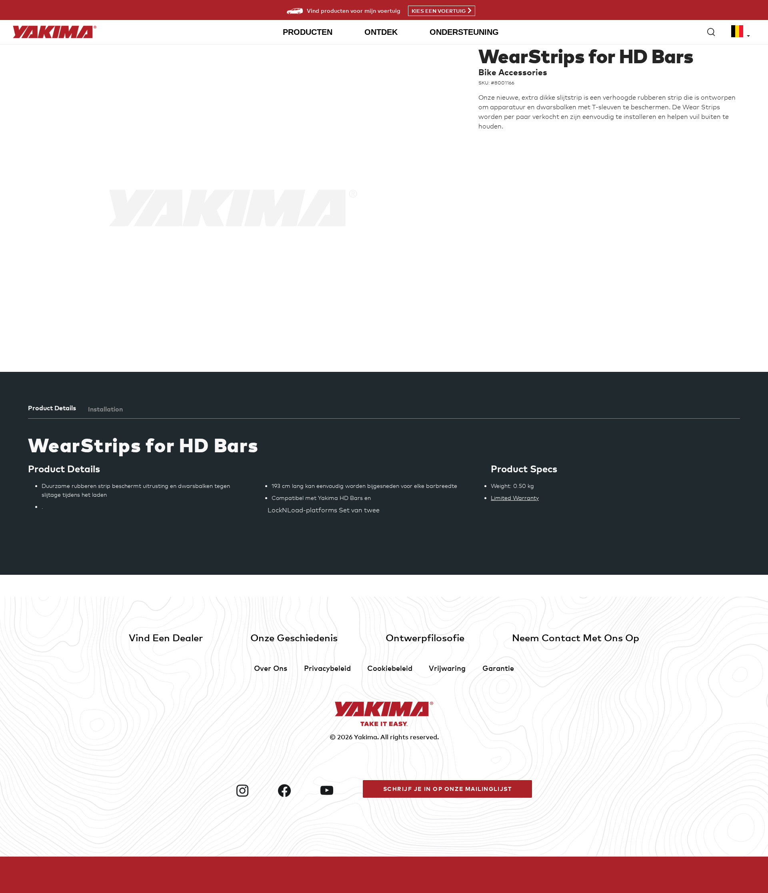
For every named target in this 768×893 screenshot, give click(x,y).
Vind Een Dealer (166, 637)
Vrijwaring (447, 667)
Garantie (498, 667)
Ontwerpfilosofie (425, 637)
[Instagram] (254, 790)
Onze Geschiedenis (294, 637)
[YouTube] (338, 790)
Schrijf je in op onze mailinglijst (447, 788)
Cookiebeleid (389, 667)
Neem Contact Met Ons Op (575, 637)
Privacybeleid (327, 667)
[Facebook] (296, 790)
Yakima (365, 737)
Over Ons (270, 667)
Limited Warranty (515, 497)
